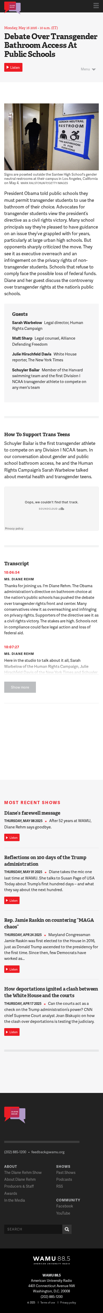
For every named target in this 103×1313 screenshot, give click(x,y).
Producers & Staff (19, 1186)
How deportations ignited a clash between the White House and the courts (51, 992)
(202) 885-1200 (15, 1152)
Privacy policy (68, 1302)
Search (67, 1229)
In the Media (14, 1200)
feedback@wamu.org (47, 1152)
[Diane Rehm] (12, 7)
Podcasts (64, 1179)
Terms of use (47, 1302)
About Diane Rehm (20, 1179)
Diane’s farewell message (32, 813)
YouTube (63, 1213)
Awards (10, 1193)
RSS (59, 1186)
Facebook (64, 1206)
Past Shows (66, 1172)
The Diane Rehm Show (23, 1172)
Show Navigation (96, 5)
